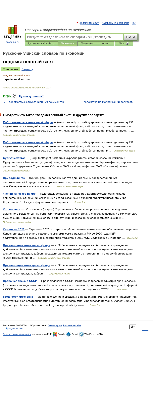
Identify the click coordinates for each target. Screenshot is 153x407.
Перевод (27, 69)
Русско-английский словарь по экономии (41, 43)
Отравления (11, 209)
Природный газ (14, 177)
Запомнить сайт (89, 23)
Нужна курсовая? (31, 96)
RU (133, 23)
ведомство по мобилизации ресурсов (108, 101)
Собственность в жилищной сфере (28, 122)
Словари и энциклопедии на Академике (58, 30)
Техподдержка (55, 325)
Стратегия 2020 (14, 229)
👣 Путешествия (14, 328)
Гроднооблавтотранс (18, 296)
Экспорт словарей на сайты (17, 334)
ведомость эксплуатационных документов (36, 101)
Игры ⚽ (124, 43)
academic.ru (12, 42)
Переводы (87, 43)
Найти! (130, 37)
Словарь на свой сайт (115, 23)
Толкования (67, 43)
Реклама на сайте (72, 325)
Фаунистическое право (19, 193)
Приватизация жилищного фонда (26, 245)
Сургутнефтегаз (14, 157)
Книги (105, 43)
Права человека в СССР (20, 280)
